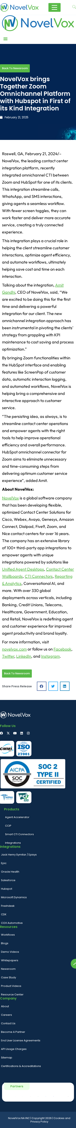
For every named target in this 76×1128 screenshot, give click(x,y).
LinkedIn (23, 656)
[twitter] (8, 733)
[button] (5, 38)
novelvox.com (14, 649)
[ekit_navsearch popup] (74, 7)
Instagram (50, 656)
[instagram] (28, 733)
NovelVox (10, 497)
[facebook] (1, 733)
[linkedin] (21, 733)
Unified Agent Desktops (23, 569)
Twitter (8, 656)
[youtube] (14, 733)
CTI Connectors (39, 576)
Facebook (62, 649)
